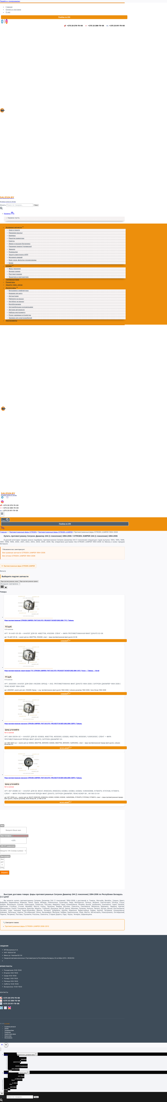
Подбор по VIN (64, 17)
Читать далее (64, 748)
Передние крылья (15, 233)
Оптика (7, 1028)
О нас (8, 12)
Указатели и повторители (19, 277)
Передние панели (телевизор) (20, 246)
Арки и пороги (14, 230)
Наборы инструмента (17, 312)
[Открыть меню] (2, 514)
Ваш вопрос (5, 856)
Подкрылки (13, 252)
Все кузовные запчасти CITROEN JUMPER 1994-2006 (23, 553)
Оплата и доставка (13, 10)
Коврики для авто (15, 293)
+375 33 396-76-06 (96, 26)
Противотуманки (15, 274)
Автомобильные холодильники (21, 307)
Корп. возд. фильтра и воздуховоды (22, 260)
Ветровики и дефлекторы (19, 291)
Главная (9, 7)
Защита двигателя (14, 1062)
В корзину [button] (64, 641)
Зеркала (12, 249)
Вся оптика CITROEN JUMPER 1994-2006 (18, 556)
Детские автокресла (17, 310)
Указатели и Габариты (15, 1079)
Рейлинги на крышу (16, 299)
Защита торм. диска (14, 285)
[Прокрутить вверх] (2, 1045)
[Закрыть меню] (0, 1049)
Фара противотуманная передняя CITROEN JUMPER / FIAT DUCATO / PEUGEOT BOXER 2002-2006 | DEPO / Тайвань (43, 723)
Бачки (11, 263)
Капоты (12, 241)
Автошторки (14, 296)
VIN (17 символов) (8, 846)
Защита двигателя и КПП (18, 255)
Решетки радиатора (16, 238)
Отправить (4, 872)
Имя (2, 826)
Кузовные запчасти (10, 1026)
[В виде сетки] (2, 587)
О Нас (6, 1089)
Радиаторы (10, 282)
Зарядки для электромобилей (20, 318)
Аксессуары (8, 1036)
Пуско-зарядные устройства (20, 315)
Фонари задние (14, 271)
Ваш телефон (6, 836)
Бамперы (12, 236)
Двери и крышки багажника (19, 244)
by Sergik (7, 1023)
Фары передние (15, 269)
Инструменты (11, 321)
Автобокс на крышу (16, 301)
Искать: (3, 205)
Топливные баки (12, 280)
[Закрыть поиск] (2, 1093)
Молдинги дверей (15, 257)
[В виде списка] (5, 587)
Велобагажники (15, 304)
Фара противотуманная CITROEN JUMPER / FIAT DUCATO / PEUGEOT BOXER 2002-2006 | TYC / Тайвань (39, 620)
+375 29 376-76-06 (75, 26)
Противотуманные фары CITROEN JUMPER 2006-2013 (27, 926)
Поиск (36, 205)
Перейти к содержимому (10, 1)
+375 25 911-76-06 (117, 26)
